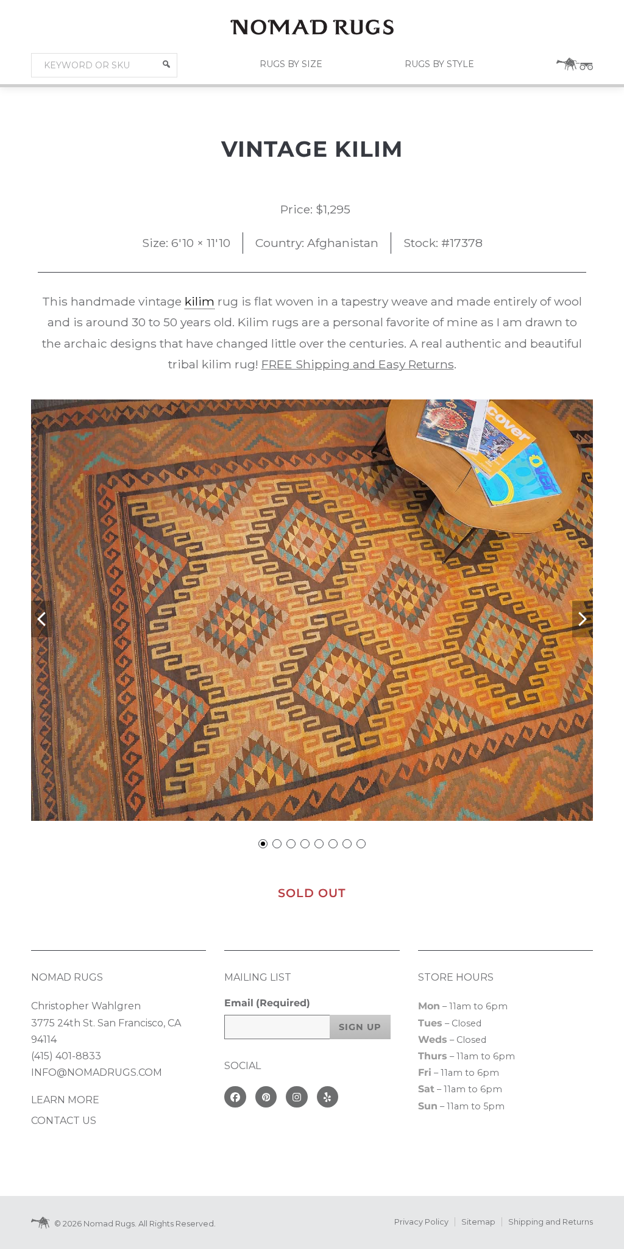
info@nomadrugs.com (96, 1072)
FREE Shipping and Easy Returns (357, 364)
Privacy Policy (421, 1221)
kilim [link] (199, 301)
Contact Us (63, 1120)
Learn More (65, 1100)
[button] (166, 64)
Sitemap (478, 1221)
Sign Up (360, 1027)
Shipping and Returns (550, 1221)
